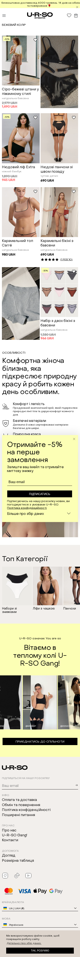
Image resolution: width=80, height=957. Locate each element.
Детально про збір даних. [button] (24, 943)
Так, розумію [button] (40, 950)
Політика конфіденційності (27, 508)
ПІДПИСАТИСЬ (39, 494)
